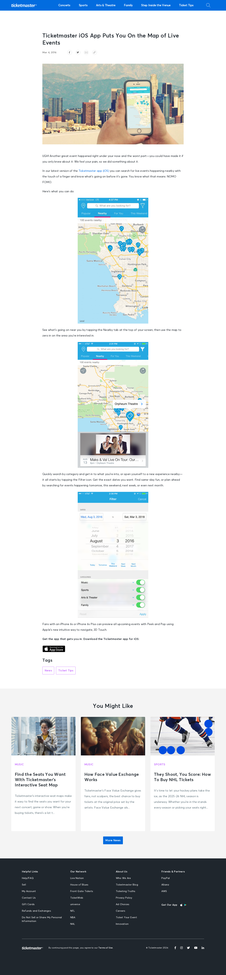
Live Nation (77, 878)
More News (112, 840)
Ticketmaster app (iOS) (94, 170)
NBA (72, 917)
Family (128, 5)
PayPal (165, 878)
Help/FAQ (28, 878)
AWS (164, 891)
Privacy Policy (124, 898)
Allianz (165, 885)
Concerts (64, 5)
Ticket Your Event (126, 917)
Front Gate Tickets (81, 891)
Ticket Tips (186, 5)
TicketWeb (76, 898)
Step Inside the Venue (156, 5)
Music (19, 764)
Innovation (122, 924)
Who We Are (123, 878)
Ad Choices (122, 904)
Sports (83, 5)
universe (75, 904)
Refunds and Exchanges (36, 911)
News (48, 670)
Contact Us (29, 898)
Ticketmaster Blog (127, 885)
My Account (29, 891)
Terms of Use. (105, 948)
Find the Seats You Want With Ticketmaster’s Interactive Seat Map (40, 779)
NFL (72, 911)
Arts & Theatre (105, 5)
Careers (120, 911)
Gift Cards (28, 904)
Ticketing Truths (125, 891)
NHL (72, 924)
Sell (24, 885)
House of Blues (79, 885)
